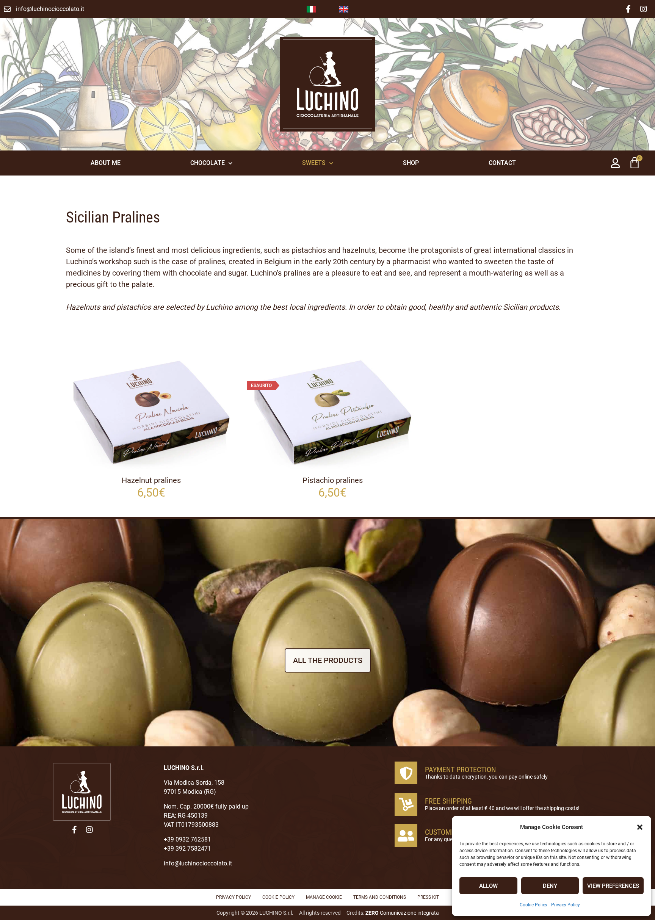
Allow (488, 885)
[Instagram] (643, 9)
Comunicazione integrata (402, 913)
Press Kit (428, 897)
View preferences (613, 885)
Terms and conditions (379, 897)
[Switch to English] (344, 9)
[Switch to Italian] (311, 9)
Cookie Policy (533, 904)
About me (106, 162)
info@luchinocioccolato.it (198, 863)
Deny (550, 885)
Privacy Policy (565, 904)
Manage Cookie (324, 897)
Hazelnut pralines (151, 480)
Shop (411, 162)
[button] (640, 827)
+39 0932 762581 (187, 839)
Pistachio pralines (332, 480)
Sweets (314, 162)
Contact (502, 162)
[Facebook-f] (628, 9)
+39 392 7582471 (187, 848)
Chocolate (207, 162)
